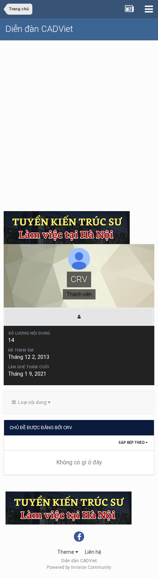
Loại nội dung (32, 402)
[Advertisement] (79, 123)
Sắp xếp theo (132, 443)
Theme (66, 552)
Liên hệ (93, 552)
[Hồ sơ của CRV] (79, 316)
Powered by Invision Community (79, 567)
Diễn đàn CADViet (39, 29)
